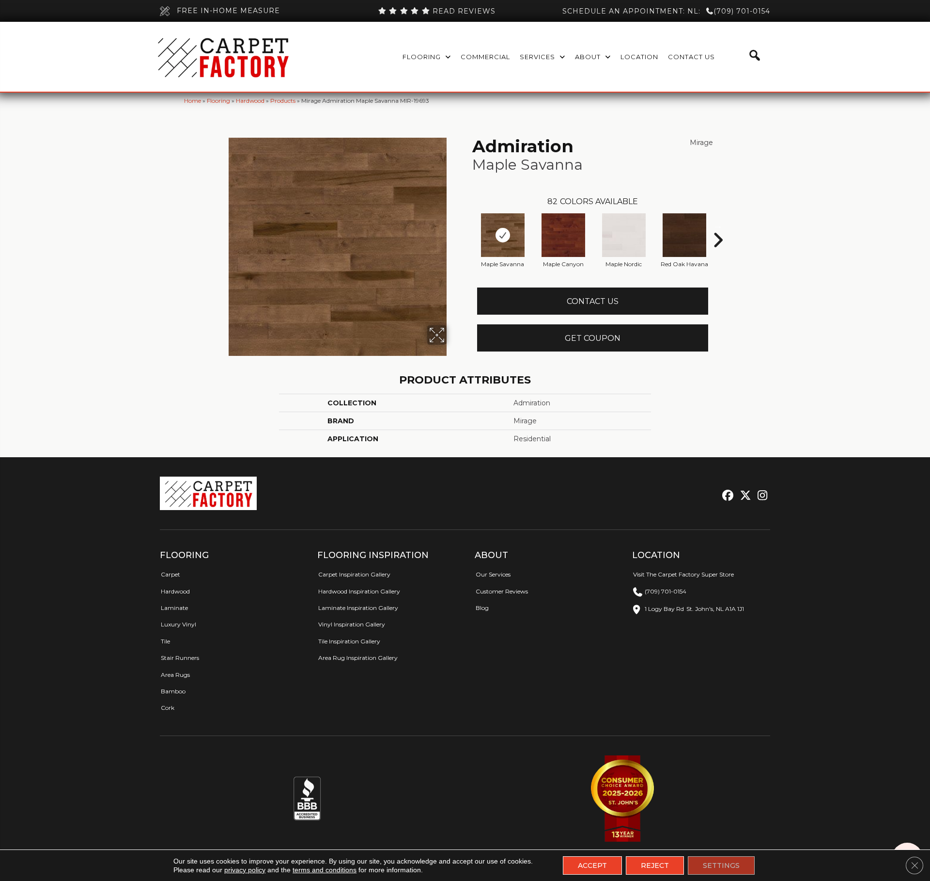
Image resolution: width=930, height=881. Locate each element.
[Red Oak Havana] (684, 235)
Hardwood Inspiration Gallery (359, 591)
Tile (165, 641)
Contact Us (593, 301)
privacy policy (244, 870)
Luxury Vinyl (178, 624)
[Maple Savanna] (503, 235)
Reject (655, 865)
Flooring (218, 100)
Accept (592, 865)
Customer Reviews (502, 591)
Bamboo (173, 691)
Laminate (174, 607)
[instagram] (760, 496)
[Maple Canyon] (563, 235)
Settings (721, 865)
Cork (167, 707)
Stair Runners (180, 657)
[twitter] (743, 496)
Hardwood (250, 100)
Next (718, 225)
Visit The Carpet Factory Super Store (683, 574)
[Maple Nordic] (624, 235)
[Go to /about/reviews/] (436, 11)
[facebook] (726, 496)
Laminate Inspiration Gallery (358, 607)
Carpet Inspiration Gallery (354, 574)
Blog (482, 607)
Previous (467, 225)
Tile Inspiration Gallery (349, 641)
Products (282, 100)
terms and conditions (324, 870)
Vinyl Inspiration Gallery (351, 624)
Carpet (170, 574)
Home (192, 100)
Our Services (493, 574)
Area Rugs (175, 674)
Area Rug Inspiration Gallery (358, 657)
